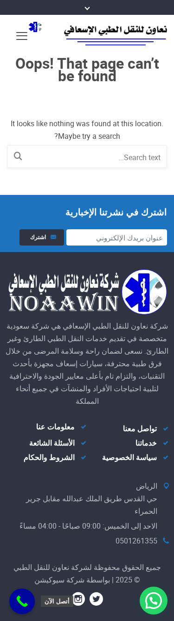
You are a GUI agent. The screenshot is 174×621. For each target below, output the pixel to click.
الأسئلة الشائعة (52, 443)
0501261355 (136, 541)
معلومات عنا (55, 427)
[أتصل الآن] (22, 601)
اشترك (36, 237)
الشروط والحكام (49, 457)
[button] (154, 601)
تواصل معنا (140, 429)
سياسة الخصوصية (129, 457)
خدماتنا (146, 443)
